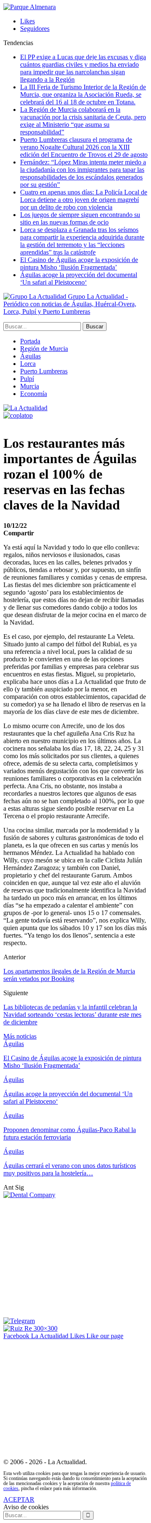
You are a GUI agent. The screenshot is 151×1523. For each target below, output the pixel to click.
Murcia (29, 386)
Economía (33, 393)
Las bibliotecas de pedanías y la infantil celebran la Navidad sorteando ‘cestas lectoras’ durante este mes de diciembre (72, 1015)
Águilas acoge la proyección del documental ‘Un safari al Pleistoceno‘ (78, 278)
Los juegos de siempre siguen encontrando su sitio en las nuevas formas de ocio (80, 218)
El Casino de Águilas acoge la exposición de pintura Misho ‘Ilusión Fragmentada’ (79, 263)
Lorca (28, 363)
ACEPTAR (18, 1499)
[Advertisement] (73, 1257)
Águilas (30, 356)
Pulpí (27, 378)
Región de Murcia (44, 348)
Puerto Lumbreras (44, 371)
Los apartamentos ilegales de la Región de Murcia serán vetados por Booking (69, 975)
